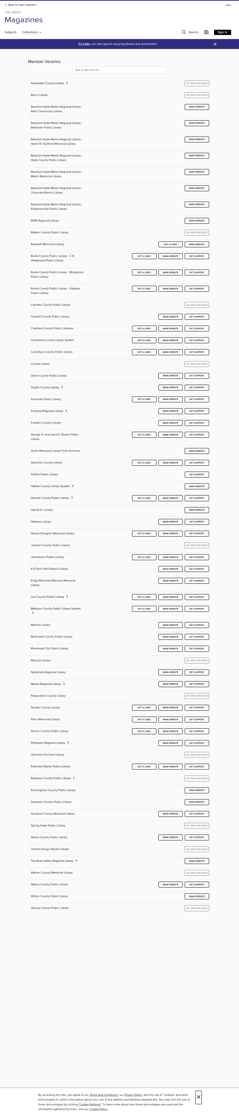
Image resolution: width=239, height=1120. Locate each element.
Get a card (170, 244)
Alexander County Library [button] (48, 83)
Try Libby (84, 44)
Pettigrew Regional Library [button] (48, 743)
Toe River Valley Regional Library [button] (52, 861)
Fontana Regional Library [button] (47, 411)
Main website (197, 106)
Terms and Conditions (104, 1095)
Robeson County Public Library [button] (51, 778)
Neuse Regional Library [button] (46, 684)
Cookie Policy (98, 1109)
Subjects (11, 32)
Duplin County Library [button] (45, 387)
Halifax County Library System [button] (51, 486)
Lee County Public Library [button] (48, 597)
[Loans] (206, 33)
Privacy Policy (133, 1095)
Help (228, 5)
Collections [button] (30, 32)
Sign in (222, 32)
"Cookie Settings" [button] (90, 1104)
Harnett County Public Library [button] (50, 498)
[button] (189, 33)
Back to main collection (22, 5)
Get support (196, 256)
